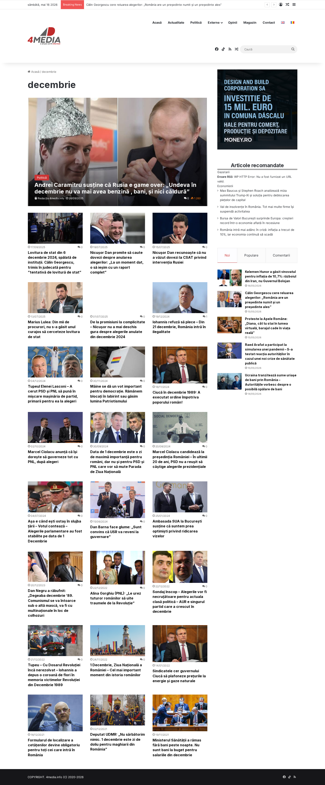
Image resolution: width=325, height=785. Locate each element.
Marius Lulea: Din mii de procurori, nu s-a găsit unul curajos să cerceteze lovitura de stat (54, 329)
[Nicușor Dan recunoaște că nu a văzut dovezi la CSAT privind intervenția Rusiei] (180, 228)
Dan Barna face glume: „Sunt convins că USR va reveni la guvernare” (115, 532)
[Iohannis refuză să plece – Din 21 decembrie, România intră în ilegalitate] (180, 297)
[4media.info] (44, 36)
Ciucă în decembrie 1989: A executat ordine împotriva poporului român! (176, 397)
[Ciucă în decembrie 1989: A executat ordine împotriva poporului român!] (180, 365)
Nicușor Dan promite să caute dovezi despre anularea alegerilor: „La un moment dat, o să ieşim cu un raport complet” (116, 262)
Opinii (232, 22)
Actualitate (176, 22)
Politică (196, 22)
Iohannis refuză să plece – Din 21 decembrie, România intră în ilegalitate (179, 327)
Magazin (249, 22)
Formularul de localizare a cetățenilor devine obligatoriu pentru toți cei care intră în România (54, 747)
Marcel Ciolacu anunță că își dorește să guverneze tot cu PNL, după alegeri (53, 457)
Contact (269, 22)
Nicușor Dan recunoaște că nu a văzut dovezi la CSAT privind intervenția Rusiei (179, 257)
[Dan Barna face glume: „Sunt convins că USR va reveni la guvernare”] (117, 499)
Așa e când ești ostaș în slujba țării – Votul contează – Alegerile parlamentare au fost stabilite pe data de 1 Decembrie (55, 531)
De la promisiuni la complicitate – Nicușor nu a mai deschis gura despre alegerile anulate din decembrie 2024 (117, 329)
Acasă (157, 22)
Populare (251, 255)
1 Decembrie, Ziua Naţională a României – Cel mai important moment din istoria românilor (116, 670)
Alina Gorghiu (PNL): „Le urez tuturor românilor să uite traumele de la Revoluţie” (115, 598)
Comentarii (281, 255)
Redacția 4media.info (51, 198)
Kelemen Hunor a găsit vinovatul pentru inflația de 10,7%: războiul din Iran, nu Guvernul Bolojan (270, 276)
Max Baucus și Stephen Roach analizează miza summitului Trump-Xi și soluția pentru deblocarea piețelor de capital (254, 195)
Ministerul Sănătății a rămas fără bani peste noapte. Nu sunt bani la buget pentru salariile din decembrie (177, 747)
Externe (214, 22)
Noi (227, 255)
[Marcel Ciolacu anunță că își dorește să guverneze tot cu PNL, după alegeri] (55, 427)
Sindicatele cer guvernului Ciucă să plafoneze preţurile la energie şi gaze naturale (179, 676)
